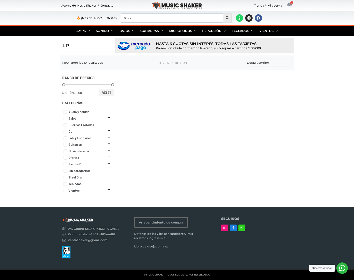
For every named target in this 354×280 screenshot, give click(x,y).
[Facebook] (258, 18)
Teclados (240, 31)
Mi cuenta (275, 5)
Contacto (106, 5)
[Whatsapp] (239, 18)
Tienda (259, 5)
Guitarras (149, 31)
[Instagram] (249, 18)
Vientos (266, 31)
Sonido (102, 31)
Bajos (124, 31)
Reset (106, 92)
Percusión (211, 31)
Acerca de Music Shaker (78, 5)
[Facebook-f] (233, 228)
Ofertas (111, 18)
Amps (81, 31)
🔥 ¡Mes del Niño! (89, 18)
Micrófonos (180, 31)
